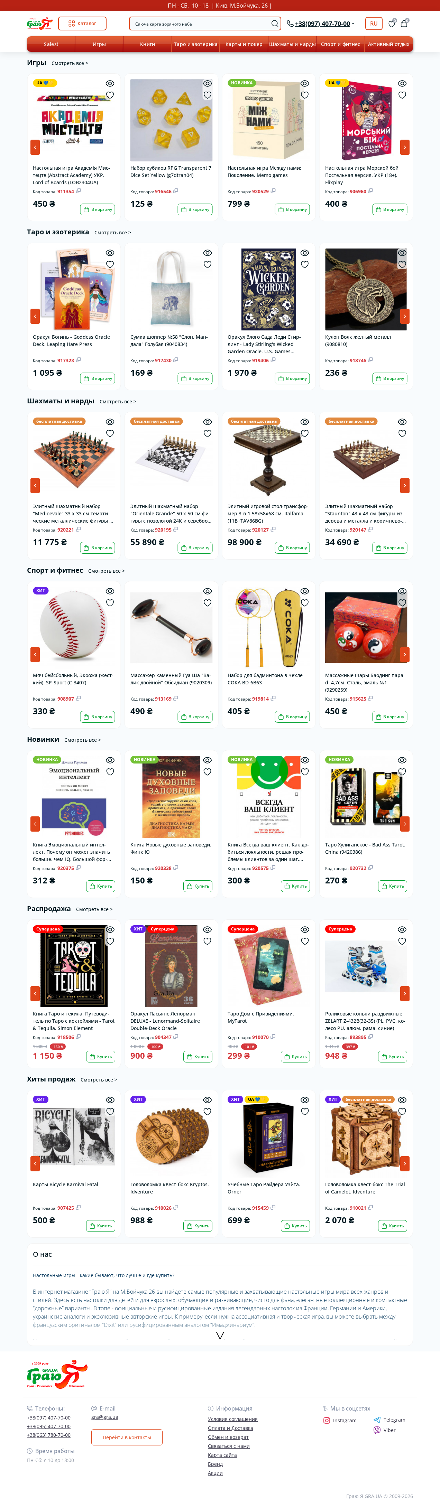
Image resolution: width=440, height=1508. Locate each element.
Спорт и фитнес (340, 44)
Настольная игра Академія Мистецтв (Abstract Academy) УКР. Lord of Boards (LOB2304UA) (71, 175)
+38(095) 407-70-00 (49, 1426)
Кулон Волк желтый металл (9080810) (358, 340)
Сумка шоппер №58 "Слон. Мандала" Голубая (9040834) (169, 340)
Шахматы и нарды (292, 44)
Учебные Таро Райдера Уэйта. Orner (264, 1188)
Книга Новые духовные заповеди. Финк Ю (170, 848)
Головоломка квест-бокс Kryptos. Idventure (169, 1188)
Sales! (51, 44)
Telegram (394, 1420)
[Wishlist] (110, 95)
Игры (99, 44)
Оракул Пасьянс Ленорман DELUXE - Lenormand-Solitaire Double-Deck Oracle (165, 1020)
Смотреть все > (70, 63)
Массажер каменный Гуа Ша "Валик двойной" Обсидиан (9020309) (171, 679)
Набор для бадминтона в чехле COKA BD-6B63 (265, 679)
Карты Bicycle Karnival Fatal (65, 1184)
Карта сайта (222, 1455)
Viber (390, 1430)
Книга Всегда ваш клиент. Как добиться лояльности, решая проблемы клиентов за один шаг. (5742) (268, 851)
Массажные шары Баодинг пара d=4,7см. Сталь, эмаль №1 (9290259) (364, 682)
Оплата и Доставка (230, 1428)
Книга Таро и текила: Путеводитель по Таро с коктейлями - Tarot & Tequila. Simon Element (73, 1020)
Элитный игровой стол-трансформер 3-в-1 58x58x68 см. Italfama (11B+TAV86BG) (268, 513)
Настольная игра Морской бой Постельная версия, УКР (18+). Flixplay (361, 175)
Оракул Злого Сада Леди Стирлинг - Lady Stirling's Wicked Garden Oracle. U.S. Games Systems (264, 344)
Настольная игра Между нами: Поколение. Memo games (264, 171)
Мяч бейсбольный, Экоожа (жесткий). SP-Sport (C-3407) (73, 679)
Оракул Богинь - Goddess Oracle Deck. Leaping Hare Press (71, 340)
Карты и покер (244, 44)
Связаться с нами (229, 1446)
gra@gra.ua (104, 1417)
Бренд (215, 1464)
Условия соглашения (233, 1419)
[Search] (275, 23)
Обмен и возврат (228, 1437)
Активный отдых (389, 44)
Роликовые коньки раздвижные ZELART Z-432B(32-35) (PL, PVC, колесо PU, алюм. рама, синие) (365, 1020)
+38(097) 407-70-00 (49, 1417)
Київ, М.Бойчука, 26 (242, 5)
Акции (215, 1473)
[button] (405, 147)
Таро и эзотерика (196, 44)
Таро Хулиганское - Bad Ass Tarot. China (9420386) (365, 848)
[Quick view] (110, 83)
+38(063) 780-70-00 (49, 1435)
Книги (147, 44)
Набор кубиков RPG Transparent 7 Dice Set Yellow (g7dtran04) (170, 171)
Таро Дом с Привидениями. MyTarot (261, 1017)
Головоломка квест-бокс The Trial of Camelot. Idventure (365, 1188)
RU (374, 23)
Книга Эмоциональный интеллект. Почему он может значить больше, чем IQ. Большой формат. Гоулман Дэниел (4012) (71, 851)
